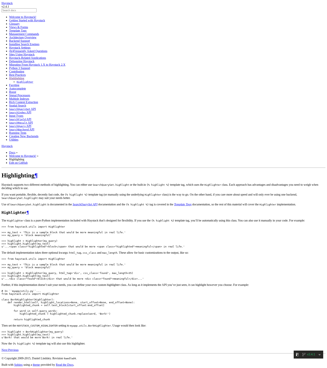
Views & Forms (18, 27)
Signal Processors (19, 95)
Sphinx (18, 364)
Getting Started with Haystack (27, 20)
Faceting (14, 85)
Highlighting (16, 78)
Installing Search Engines (24, 44)
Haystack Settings (19, 47)
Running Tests (17, 132)
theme (36, 364)
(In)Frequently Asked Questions (28, 51)
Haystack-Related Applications (27, 57)
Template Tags (17, 30)
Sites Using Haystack (22, 54)
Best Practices (17, 74)
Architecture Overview (23, 37)
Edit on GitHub (18, 162)
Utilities (13, 139)
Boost (12, 92)
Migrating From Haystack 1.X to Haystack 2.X (37, 64)
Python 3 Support (19, 68)
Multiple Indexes (19, 98)
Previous (13, 350)
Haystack (7, 3)
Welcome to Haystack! (22, 17)
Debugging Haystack (21, 61)
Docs (12, 152)
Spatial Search (17, 105)
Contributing (16, 71)
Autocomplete (17, 88)
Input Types (16, 115)
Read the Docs (64, 364)
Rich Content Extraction (23, 102)
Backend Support (19, 40)
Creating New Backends (23, 136)
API (22, 109)
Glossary (14, 23)
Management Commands (24, 34)
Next (5, 350)
